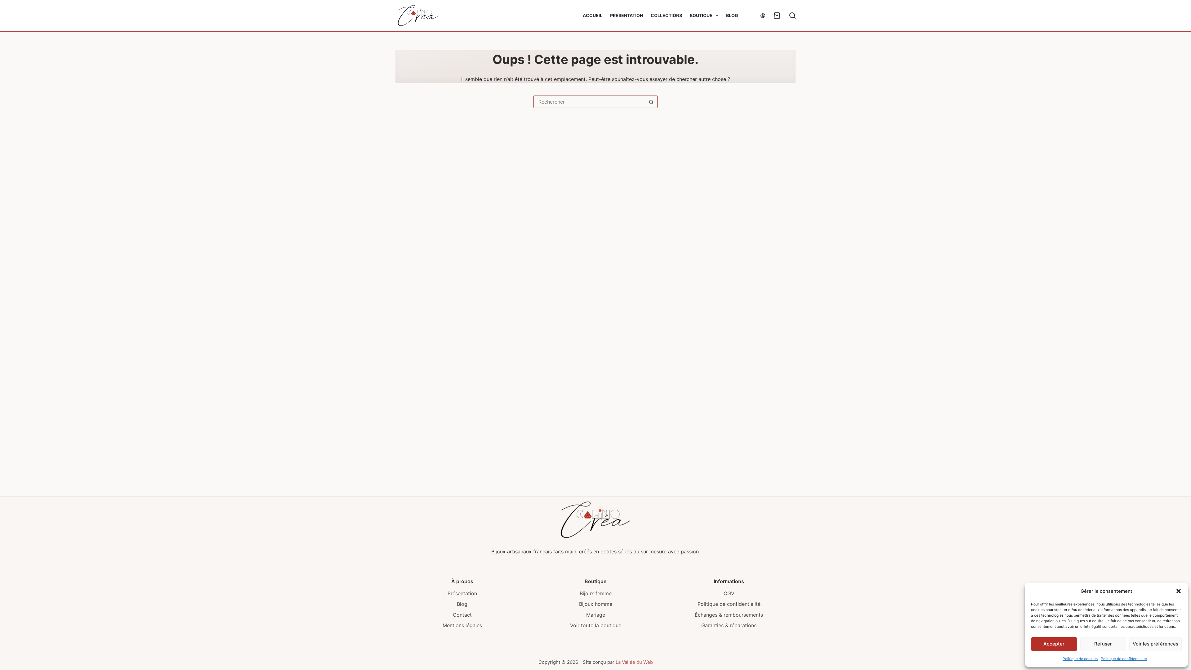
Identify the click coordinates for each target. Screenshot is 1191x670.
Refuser (1103, 644)
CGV (729, 593)
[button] (1178, 591)
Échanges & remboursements (729, 615)
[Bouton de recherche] (651, 102)
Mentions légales (462, 625)
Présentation (626, 15)
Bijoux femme (596, 593)
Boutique (701, 15)
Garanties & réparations (728, 625)
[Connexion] (763, 15)
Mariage (595, 615)
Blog (732, 15)
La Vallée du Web (634, 662)
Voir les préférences (1155, 644)
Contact (462, 615)
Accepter (1053, 644)
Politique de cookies (1080, 658)
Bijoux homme (595, 604)
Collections (666, 15)
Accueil (592, 15)
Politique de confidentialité (1124, 658)
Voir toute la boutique (595, 625)
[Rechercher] (792, 15)
